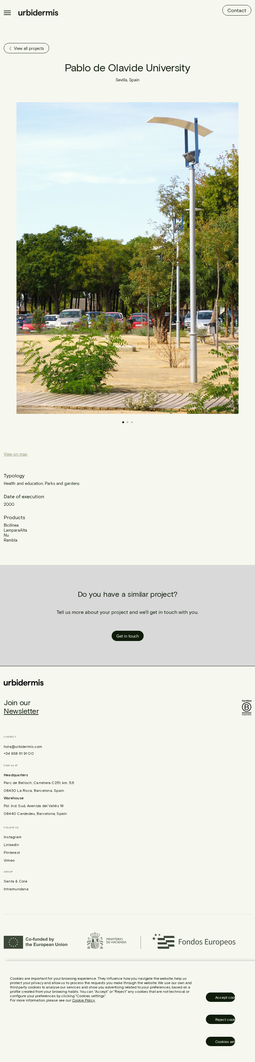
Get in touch (127, 636)
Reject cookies (225, 1019)
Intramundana (16, 889)
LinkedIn (11, 844)
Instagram (12, 837)
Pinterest (12, 852)
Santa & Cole (15, 881)
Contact (236, 10)
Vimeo (9, 860)
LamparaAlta (15, 530)
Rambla (10, 540)
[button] (186, 258)
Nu (6, 535)
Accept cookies (225, 997)
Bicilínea (11, 525)
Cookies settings (225, 1041)
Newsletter (21, 710)
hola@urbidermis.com (23, 746)
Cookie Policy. (83, 1000)
